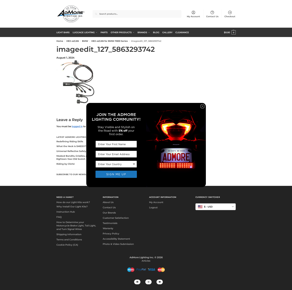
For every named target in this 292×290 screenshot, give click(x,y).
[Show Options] (134, 164)
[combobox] (115, 164)
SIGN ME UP (116, 174)
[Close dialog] (202, 106)
